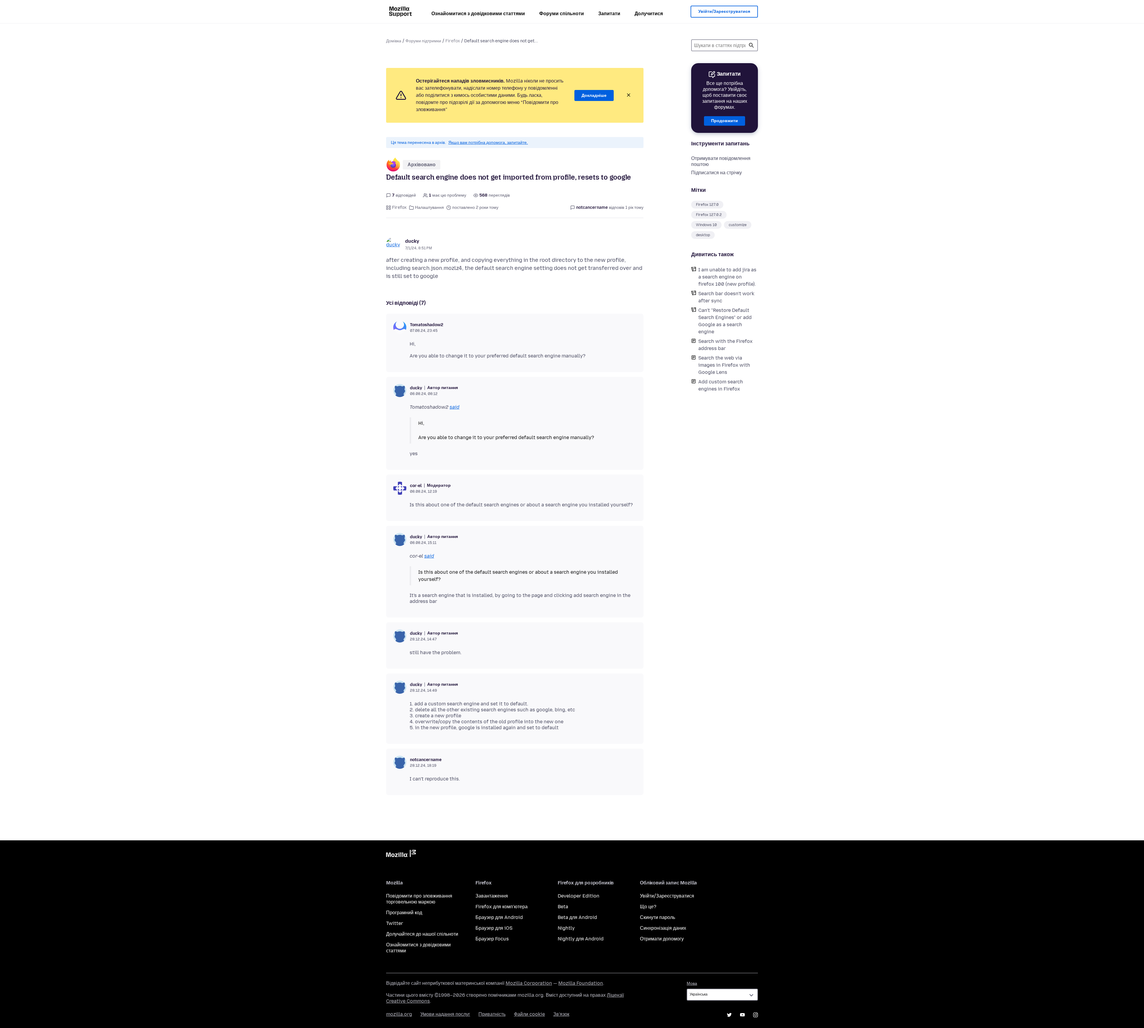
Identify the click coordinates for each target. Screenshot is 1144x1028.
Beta (563, 906)
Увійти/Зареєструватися (724, 11)
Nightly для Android (581, 939)
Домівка (393, 40)
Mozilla (401, 854)
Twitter (394, 923)
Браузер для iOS (493, 928)
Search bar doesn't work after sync (726, 297)
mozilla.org (399, 1014)
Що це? (648, 906)
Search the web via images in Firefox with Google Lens (724, 365)
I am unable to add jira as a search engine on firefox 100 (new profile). (727, 277)
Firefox (452, 40)
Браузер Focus (492, 939)
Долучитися (649, 13)
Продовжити (724, 120)
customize (738, 225)
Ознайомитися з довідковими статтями (478, 13)
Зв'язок (561, 1014)
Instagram (755, 1015)
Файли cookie (529, 1014)
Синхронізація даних (663, 928)
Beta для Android (577, 917)
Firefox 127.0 (707, 205)
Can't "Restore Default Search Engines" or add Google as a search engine (725, 321)
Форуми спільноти (561, 13)
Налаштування (429, 207)
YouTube (742, 1015)
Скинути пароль (657, 917)
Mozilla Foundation (580, 983)
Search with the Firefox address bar (725, 344)
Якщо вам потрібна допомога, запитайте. (488, 142)
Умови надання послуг (445, 1014)
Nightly (566, 928)
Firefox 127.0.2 (709, 215)
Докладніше (594, 95)
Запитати (609, 13)
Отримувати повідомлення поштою (720, 161)
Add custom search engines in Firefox (720, 385)
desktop (703, 235)
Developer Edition (578, 896)
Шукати (751, 45)
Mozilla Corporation (529, 983)
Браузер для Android (499, 917)
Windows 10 (706, 225)
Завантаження (491, 896)
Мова (692, 983)
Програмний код (404, 912)
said (454, 407)
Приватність (492, 1014)
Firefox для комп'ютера (501, 906)
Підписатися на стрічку (716, 172)
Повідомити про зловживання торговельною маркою (419, 899)
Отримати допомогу (662, 939)
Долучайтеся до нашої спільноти (422, 934)
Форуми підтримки (423, 40)
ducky (412, 241)
